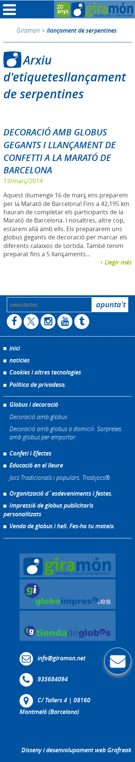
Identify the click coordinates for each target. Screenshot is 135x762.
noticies (19, 360)
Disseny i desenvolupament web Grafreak (76, 750)
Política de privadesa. (37, 384)
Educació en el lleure (36, 465)
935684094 (53, 679)
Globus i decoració (33, 404)
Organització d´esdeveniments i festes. (60, 493)
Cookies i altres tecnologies (45, 372)
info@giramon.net (62, 658)
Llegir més (118, 262)
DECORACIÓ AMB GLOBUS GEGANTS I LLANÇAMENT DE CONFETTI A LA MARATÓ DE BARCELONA (59, 151)
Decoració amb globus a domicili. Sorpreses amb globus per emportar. (65, 433)
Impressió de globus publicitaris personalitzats (48, 509)
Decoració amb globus (38, 417)
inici (14, 348)
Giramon (28, 30)
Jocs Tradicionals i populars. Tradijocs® (59, 477)
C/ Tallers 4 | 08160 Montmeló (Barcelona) (55, 706)
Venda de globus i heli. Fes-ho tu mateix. (62, 526)
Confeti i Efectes (30, 453)
